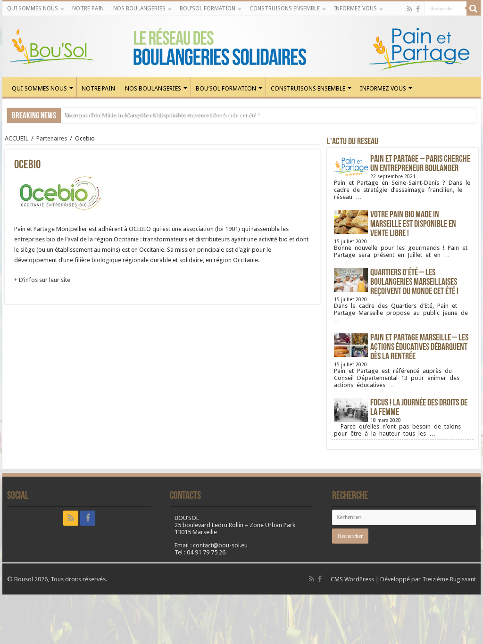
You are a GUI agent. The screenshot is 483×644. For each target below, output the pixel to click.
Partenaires (51, 138)
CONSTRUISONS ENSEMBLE (285, 8)
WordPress (359, 579)
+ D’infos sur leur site (42, 279)
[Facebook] (418, 9)
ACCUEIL (16, 138)
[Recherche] (473, 8)
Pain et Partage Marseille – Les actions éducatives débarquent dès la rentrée (419, 347)
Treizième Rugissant (449, 579)
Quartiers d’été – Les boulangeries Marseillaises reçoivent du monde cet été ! (414, 282)
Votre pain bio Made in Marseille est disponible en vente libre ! (145, 115)
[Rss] (409, 9)
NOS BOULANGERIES (139, 8)
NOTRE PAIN (88, 8)
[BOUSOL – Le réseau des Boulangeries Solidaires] (241, 46)
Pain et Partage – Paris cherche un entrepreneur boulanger (420, 164)
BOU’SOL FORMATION (207, 8)
